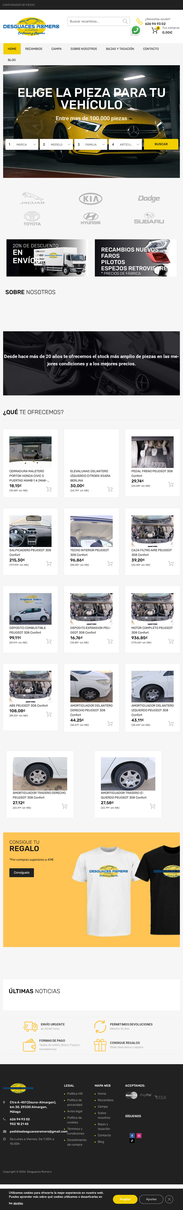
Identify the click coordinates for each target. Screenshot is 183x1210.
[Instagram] (139, 1135)
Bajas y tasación (120, 49)
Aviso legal (74, 1111)
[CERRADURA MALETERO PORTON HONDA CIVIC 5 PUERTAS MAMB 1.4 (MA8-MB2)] (30, 452)
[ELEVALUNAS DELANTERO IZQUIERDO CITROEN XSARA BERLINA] (91, 452)
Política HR (75, 1094)
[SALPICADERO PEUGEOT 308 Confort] (30, 531)
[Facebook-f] (132, 1135)
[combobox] (21, 144)
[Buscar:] (98, 21)
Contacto (151, 49)
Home (12, 49)
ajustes (18, 1203)
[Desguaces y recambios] (22, 26)
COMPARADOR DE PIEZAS (19, 4)
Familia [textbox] (91, 144)
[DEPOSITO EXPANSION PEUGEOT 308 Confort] (91, 609)
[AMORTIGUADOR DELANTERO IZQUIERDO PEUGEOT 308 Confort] (152, 686)
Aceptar (125, 1199)
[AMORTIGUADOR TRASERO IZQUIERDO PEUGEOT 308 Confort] (128, 773)
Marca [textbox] (22, 144)
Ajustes (151, 1199)
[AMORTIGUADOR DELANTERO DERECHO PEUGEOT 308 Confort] (91, 686)
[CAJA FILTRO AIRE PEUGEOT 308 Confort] (152, 531)
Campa (56, 49)
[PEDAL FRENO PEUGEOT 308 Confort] (152, 452)
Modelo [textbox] (56, 144)
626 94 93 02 (155, 24)
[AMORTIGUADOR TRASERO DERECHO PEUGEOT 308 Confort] (40, 773)
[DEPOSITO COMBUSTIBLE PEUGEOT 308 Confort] (30, 609)
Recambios (33, 49)
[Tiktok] (132, 1140)
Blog (12, 60)
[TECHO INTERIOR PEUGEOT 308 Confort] (91, 531)
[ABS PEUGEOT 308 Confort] (30, 686)
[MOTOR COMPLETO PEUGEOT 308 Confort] (152, 609)
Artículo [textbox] (127, 144)
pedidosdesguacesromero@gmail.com (39, 1131)
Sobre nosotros (84, 49)
